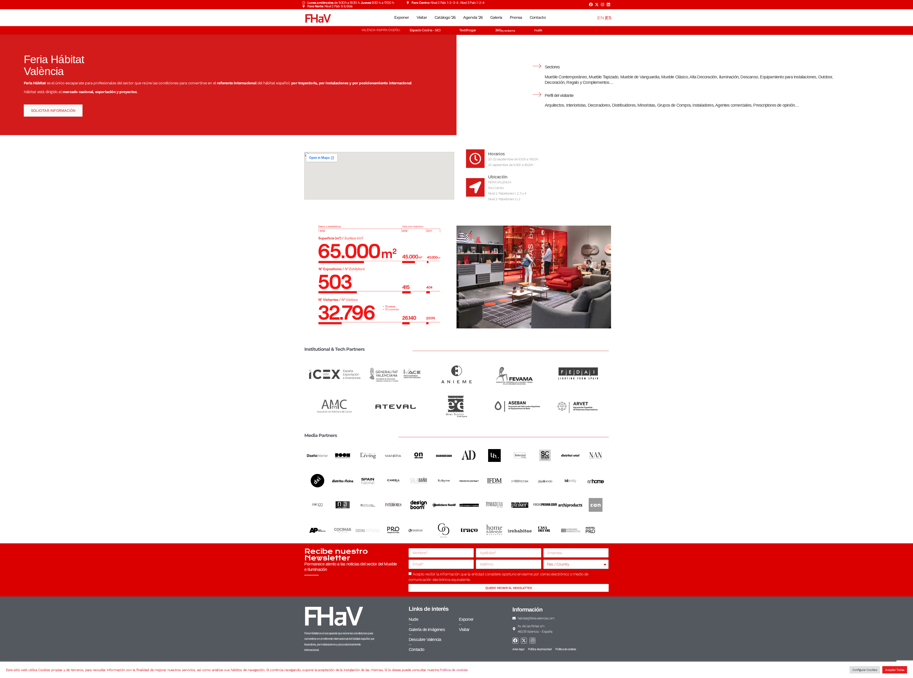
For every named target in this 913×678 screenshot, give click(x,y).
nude (538, 30)
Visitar (422, 17)
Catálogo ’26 (445, 17)
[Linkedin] (608, 4)
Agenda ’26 (473, 17)
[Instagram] (602, 4)
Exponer (401, 17)
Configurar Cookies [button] (864, 670)
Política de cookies (454, 670)
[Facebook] (590, 4)
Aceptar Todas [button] (894, 670)
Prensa (516, 17)
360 (505, 30)
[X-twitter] (596, 4)
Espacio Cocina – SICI (425, 30)
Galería (496, 17)
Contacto (538, 17)
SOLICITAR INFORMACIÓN (53, 110)
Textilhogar (467, 30)
